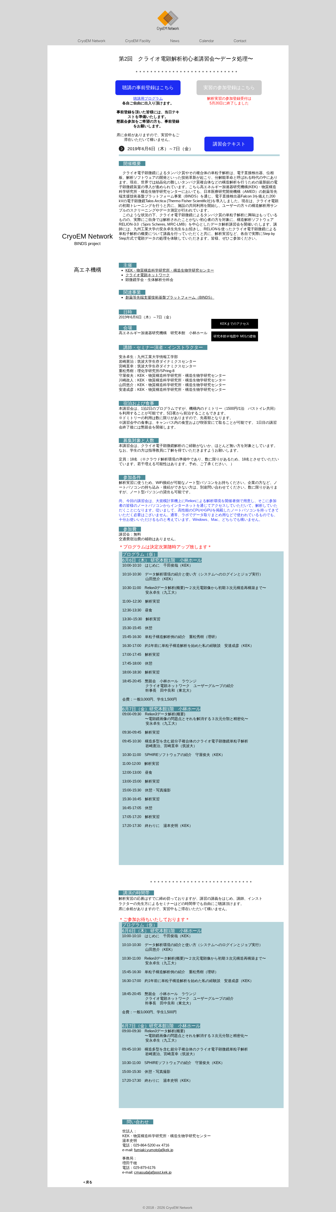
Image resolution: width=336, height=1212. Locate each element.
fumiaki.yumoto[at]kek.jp (153, 1150)
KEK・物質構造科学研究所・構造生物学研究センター (169, 270)
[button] (229, 87)
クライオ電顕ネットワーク (147, 275)
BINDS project (87, 243)
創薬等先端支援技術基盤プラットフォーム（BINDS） (169, 297)
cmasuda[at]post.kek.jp (152, 1172)
